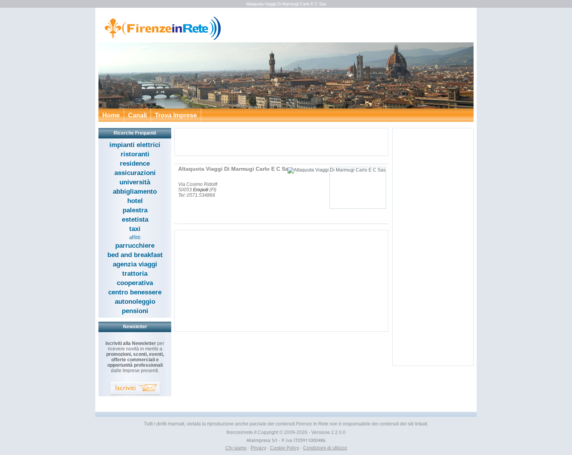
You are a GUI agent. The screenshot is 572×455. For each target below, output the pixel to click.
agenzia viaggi (135, 264)
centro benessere (134, 292)
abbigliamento (135, 191)
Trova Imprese (176, 115)
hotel (135, 201)
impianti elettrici (134, 145)
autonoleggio (135, 301)
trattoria (134, 273)
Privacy (258, 448)
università (134, 182)
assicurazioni (135, 173)
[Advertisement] (281, 142)
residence (135, 163)
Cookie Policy (284, 448)
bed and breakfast (135, 255)
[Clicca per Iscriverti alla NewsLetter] (135, 389)
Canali (137, 115)
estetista (135, 219)
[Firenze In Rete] (160, 39)
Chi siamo (236, 448)
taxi (134, 229)
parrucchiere (134, 245)
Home (111, 115)
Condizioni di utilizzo (325, 448)
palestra (135, 210)
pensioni (135, 311)
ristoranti (135, 154)
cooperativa (135, 283)
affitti (134, 237)
